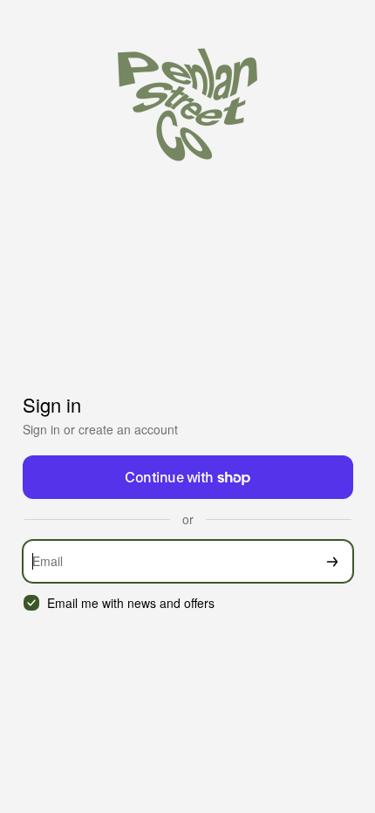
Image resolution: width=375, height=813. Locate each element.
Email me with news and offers (131, 603)
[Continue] (332, 561)
